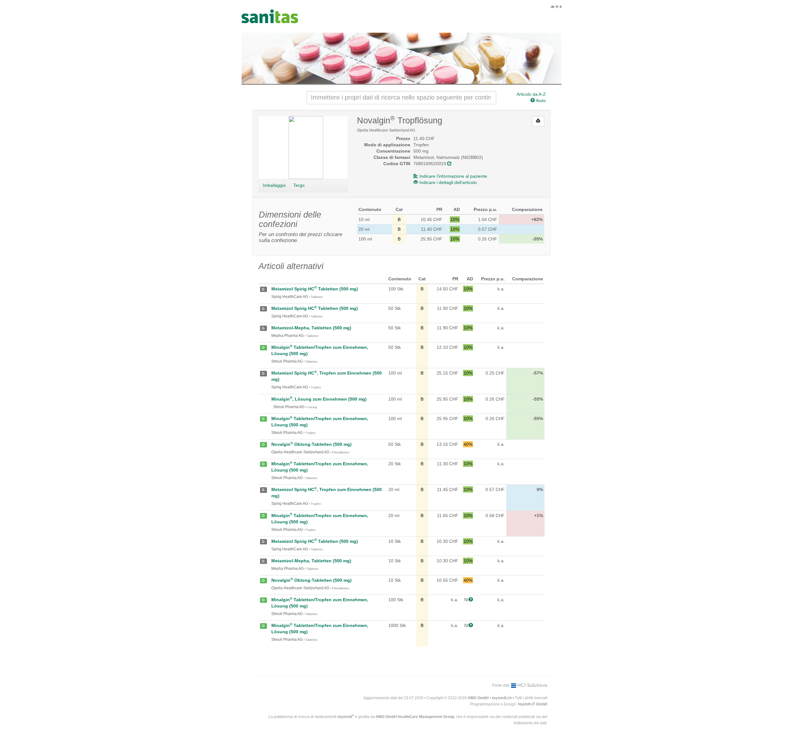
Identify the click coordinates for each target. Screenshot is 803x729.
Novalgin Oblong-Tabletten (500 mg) (311, 444)
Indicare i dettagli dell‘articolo (448, 182)
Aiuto (540, 100)
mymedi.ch (502, 698)
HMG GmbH (478, 698)
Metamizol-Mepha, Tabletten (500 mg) (311, 327)
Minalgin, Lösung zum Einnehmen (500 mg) (319, 399)
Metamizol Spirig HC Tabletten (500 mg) (314, 288)
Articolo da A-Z (531, 94)
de (553, 6)
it (560, 6)
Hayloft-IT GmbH (532, 704)
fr (557, 6)
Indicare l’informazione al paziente (453, 176)
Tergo (299, 185)
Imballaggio (274, 185)
